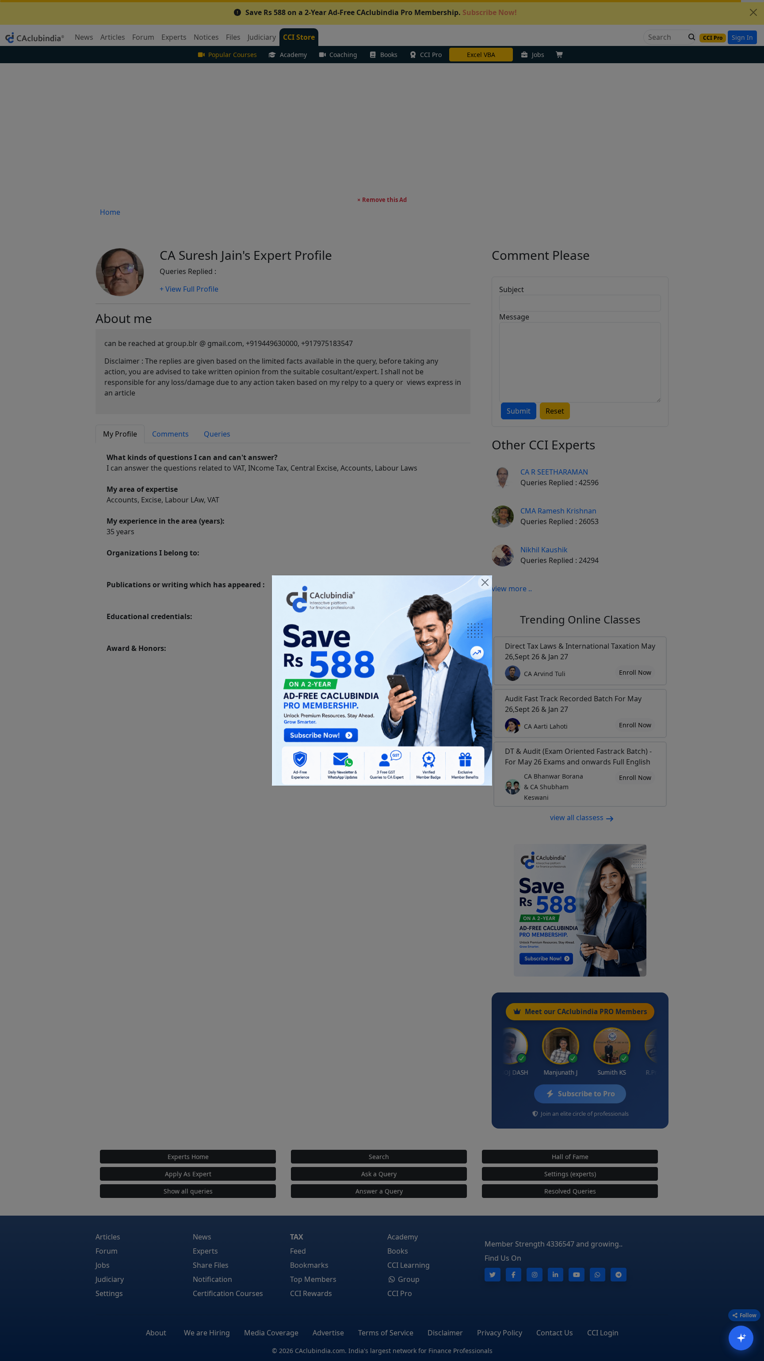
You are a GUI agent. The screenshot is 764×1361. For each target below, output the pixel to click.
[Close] (485, 582)
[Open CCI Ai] (741, 1338)
